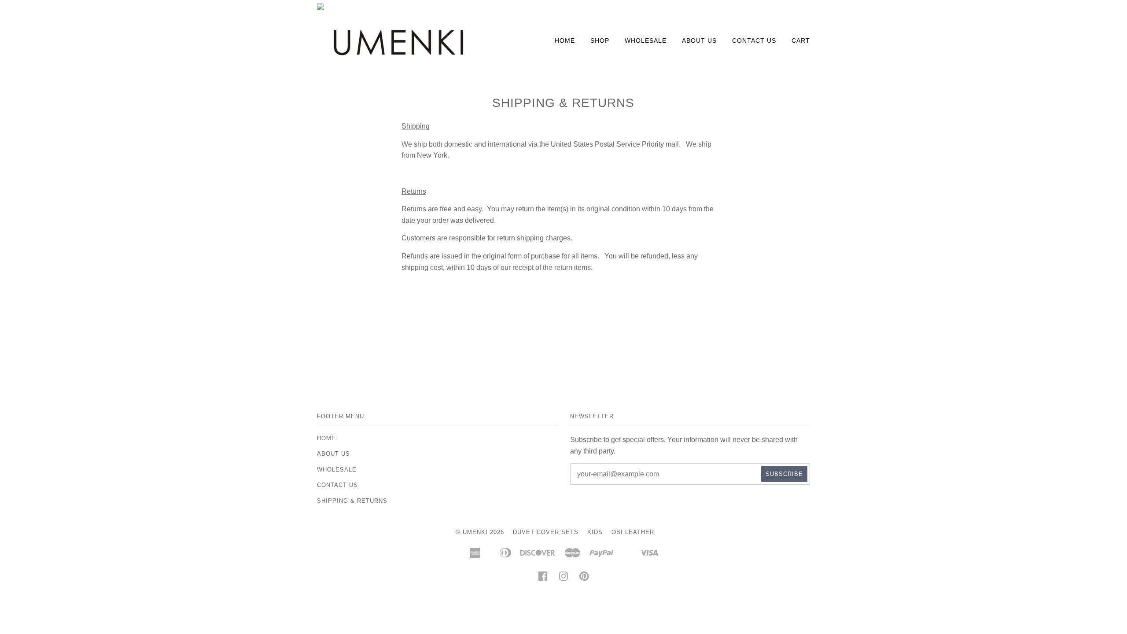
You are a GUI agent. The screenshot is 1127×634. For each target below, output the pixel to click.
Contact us (754, 40)
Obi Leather (632, 532)
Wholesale (646, 40)
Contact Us (337, 485)
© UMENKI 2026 (480, 532)
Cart (801, 40)
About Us (333, 453)
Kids (595, 532)
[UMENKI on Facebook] (543, 578)
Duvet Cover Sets (545, 532)
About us (699, 40)
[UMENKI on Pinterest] (584, 578)
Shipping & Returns (352, 501)
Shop (599, 40)
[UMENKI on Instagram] (564, 578)
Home (565, 40)
